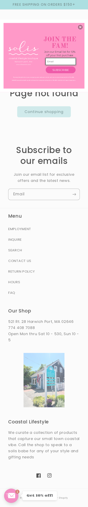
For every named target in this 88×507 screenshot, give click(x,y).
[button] (80, 27)
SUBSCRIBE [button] (60, 69)
